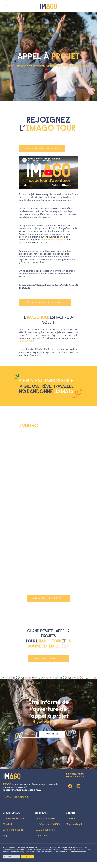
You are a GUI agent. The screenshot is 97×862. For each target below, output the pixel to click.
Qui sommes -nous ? (13, 818)
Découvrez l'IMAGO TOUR (47, 598)
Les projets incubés (13, 830)
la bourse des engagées (53, 240)
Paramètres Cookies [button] (11, 856)
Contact (70, 818)
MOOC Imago (42, 835)
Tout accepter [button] (27, 856)
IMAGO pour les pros (46, 830)
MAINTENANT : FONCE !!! (48, 658)
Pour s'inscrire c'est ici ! (41, 148)
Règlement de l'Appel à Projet (44, 302)
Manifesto (8, 824)
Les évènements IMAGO (47, 824)
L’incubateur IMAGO (45, 818)
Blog (5, 835)
